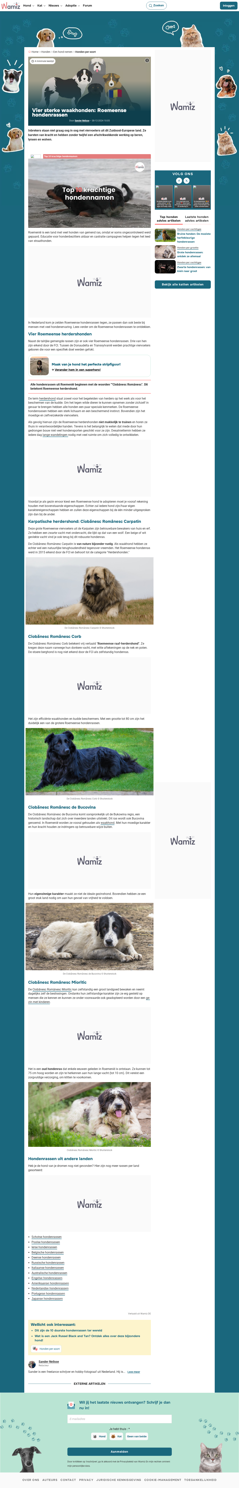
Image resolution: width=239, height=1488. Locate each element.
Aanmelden (119, 1452)
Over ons (30, 1480)
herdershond (47, 398)
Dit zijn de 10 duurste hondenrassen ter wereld (68, 1330)
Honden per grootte (187, 247)
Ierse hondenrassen (44, 1247)
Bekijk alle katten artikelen (183, 284)
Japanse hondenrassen (47, 1298)
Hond (102, 1436)
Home (35, 51)
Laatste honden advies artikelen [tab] (197, 219)
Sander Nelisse (82, 120)
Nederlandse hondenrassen (50, 1288)
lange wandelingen (55, 435)
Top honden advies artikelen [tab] (169, 219)
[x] (187, 181)
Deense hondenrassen (46, 1257)
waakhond (107, 823)
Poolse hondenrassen (46, 1242)
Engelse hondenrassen (47, 1278)
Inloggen (229, 5)
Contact (68, 1480)
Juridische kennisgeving (118, 1480)
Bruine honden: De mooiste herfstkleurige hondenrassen (194, 237)
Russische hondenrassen (48, 1262)
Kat (119, 1436)
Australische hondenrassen (49, 1273)
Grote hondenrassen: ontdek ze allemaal (190, 254)
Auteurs (50, 1480)
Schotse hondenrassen (47, 1237)
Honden (45, 51)
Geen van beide (137, 1436)
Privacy (86, 1480)
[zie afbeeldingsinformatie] (147, 60)
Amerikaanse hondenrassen (50, 1283)
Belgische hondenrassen (48, 1252)
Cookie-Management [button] (162, 1480)
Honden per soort (85, 51)
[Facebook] (179, 181)
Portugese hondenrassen (48, 1293)
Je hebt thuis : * (119, 1429)
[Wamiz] (10, 5)
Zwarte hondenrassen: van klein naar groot (193, 269)
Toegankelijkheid (200, 1480)
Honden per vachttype (189, 229)
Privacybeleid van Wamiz (132, 1461)
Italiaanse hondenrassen (48, 1268)
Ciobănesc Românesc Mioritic (52, 989)
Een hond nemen (62, 51)
